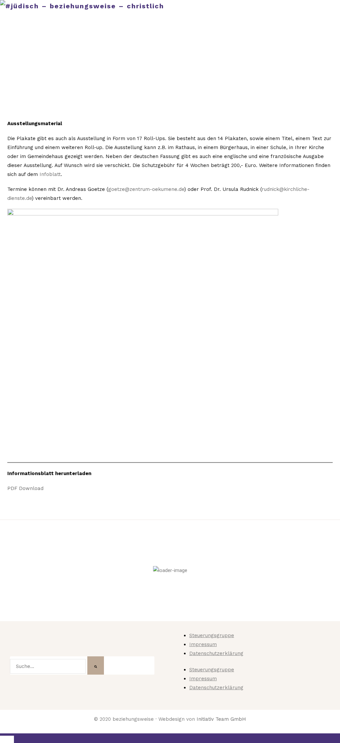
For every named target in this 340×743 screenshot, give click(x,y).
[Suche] (95, 665)
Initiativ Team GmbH (221, 719)
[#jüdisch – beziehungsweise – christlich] (82, 6)
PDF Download (25, 488)
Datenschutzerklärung (216, 653)
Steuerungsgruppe (211, 635)
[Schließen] (7, 739)
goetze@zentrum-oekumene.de (146, 189)
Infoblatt (50, 174)
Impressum (203, 644)
